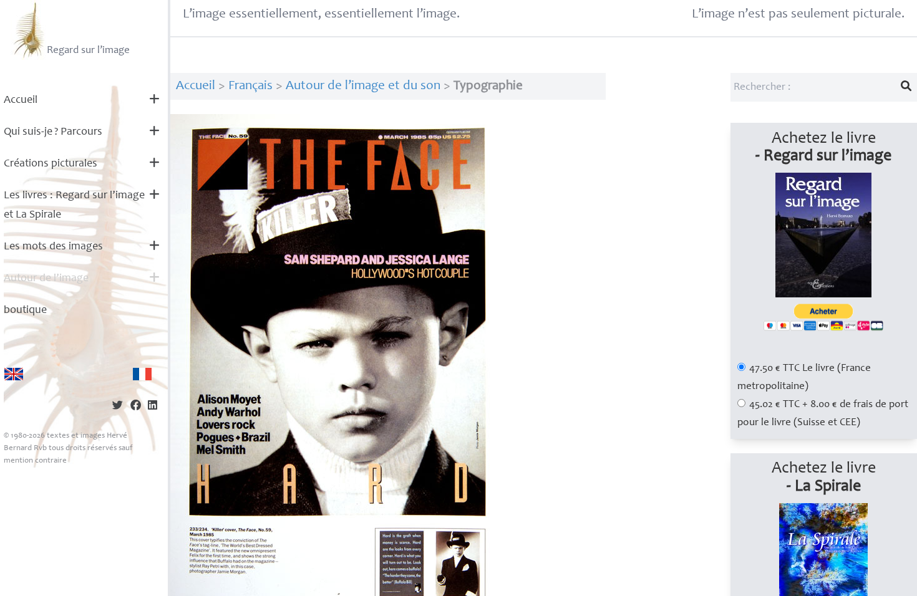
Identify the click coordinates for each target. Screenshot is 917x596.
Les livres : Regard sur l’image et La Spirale (74, 205)
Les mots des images (53, 246)
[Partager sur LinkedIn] (152, 407)
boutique (25, 310)
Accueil (20, 100)
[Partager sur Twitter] (117, 407)
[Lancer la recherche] (906, 87)
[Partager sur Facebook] (135, 407)
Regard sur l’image (88, 51)
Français (250, 86)
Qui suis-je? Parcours (53, 132)
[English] (14, 374)
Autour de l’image (46, 278)
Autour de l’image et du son (363, 86)
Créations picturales (50, 164)
